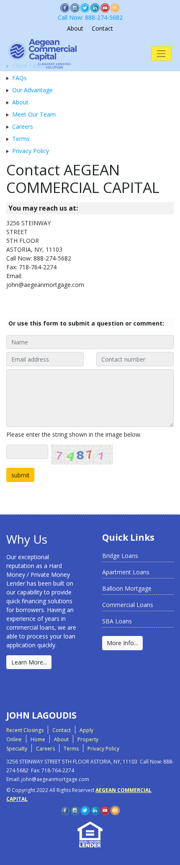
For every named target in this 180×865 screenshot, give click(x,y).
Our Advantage (32, 90)
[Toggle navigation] (161, 53)
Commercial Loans (127, 605)
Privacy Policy (30, 151)
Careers (22, 126)
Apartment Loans (125, 572)
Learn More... (29, 662)
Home (38, 739)
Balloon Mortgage (127, 588)
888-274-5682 (90, 17)
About (75, 28)
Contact (102, 28)
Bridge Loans (120, 556)
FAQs (19, 78)
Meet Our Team (34, 114)
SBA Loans (117, 621)
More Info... (122, 643)
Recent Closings (25, 730)
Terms (21, 139)
